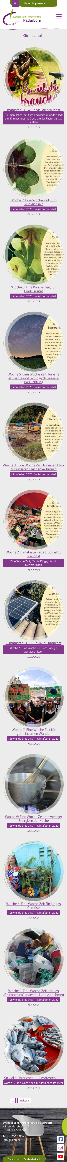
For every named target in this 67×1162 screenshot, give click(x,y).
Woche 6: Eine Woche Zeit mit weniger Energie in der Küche (33, 819)
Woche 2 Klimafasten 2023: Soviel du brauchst (33, 554)
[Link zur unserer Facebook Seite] (60, 1139)
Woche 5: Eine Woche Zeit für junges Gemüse (33, 906)
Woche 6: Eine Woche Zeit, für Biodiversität (33, 289)
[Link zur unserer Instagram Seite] (60, 1147)
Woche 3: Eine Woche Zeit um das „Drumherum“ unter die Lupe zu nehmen (33, 993)
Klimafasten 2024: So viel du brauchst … (34, 110)
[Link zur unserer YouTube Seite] (60, 1156)
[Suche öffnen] (15, 3)
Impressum (38, 3)
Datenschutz (14, 1159)
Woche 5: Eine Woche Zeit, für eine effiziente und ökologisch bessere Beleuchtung (33, 378)
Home (27, 3)
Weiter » (24, 1100)
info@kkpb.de (12, 1140)
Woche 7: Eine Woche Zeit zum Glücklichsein (34, 202)
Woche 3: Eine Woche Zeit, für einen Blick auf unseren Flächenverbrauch (33, 467)
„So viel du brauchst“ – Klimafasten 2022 (33, 1078)
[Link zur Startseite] (22, 18)
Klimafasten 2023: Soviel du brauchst (33, 643)
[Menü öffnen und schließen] (59, 16)
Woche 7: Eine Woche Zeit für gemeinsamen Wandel (34, 731)
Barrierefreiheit (32, 1159)
